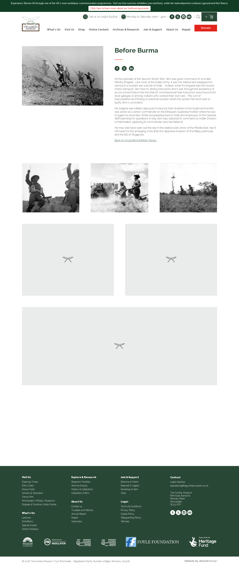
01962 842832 (177, 482)
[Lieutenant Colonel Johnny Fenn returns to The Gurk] (59, 413)
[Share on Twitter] (124, 68)
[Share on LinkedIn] (131, 68)
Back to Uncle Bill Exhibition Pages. (136, 140)
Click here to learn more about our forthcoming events (119, 8)
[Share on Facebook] (117, 68)
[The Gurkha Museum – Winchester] (30, 24)
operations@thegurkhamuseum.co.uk (189, 485)
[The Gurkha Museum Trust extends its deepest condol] (19, 413)
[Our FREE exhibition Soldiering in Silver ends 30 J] (179, 413)
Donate (206, 27)
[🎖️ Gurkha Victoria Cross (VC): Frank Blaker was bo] (139, 413)
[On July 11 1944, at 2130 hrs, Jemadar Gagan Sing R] (99, 413)
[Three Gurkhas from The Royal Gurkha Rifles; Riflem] (219, 413)
